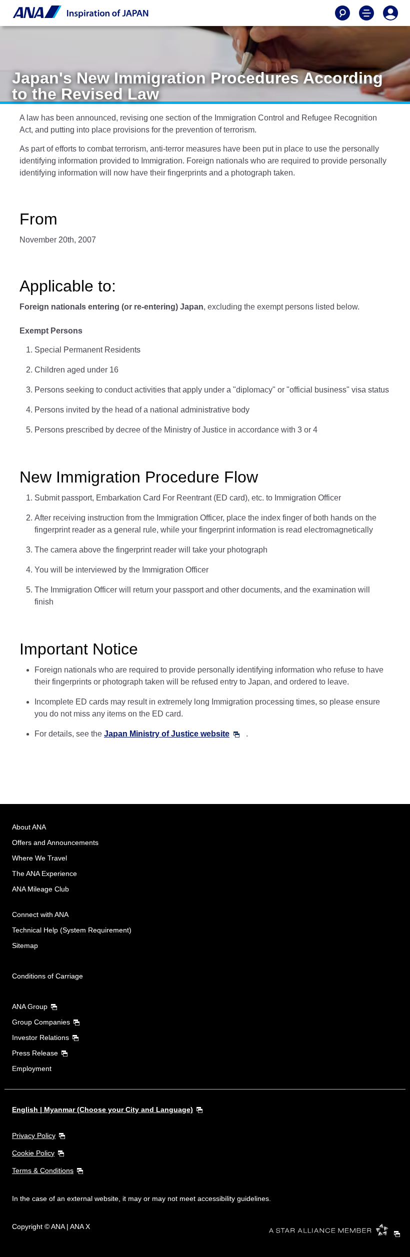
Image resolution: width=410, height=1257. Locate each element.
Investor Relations (40, 1038)
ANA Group (30, 1006)
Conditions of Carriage (47, 976)
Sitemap (25, 946)
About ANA (29, 827)
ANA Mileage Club (40, 889)
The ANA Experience (44, 874)
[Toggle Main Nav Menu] (366, 13)
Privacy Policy (34, 1136)
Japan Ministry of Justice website (167, 734)
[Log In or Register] (390, 13)
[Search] (342, 13)
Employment (32, 1068)
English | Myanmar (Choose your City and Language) (102, 1110)
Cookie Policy (33, 1153)
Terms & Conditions (43, 1170)
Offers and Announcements (55, 842)
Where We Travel (39, 858)
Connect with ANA (40, 914)
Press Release (35, 1053)
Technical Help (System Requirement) (72, 930)
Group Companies (41, 1022)
